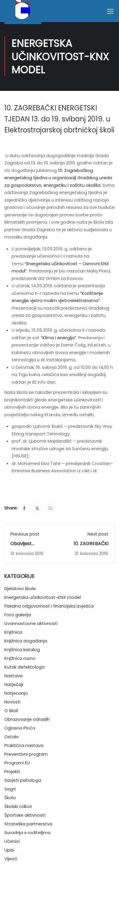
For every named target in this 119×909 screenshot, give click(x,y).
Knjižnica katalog (22, 649)
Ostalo (11, 737)
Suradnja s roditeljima (27, 832)
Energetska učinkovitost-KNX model (42, 597)
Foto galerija (17, 615)
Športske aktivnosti (24, 815)
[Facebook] (24, 508)
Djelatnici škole (20, 588)
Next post (98, 534)
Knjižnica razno (20, 658)
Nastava (13, 676)
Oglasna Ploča (19, 728)
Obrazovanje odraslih (27, 719)
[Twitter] (37, 508)
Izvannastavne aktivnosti (31, 623)
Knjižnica (13, 632)
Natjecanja (16, 693)
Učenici (12, 841)
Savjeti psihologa (22, 780)
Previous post (25, 534)
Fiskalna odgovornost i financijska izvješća (49, 606)
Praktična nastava (23, 745)
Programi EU (17, 763)
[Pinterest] (50, 508)
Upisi (9, 850)
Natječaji (13, 684)
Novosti (12, 702)
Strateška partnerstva (28, 824)
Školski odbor (18, 806)
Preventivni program (26, 754)
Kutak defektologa (24, 667)
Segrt (10, 789)
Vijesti (10, 859)
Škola (10, 798)
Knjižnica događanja (25, 641)
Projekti (12, 771)
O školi (11, 710)
